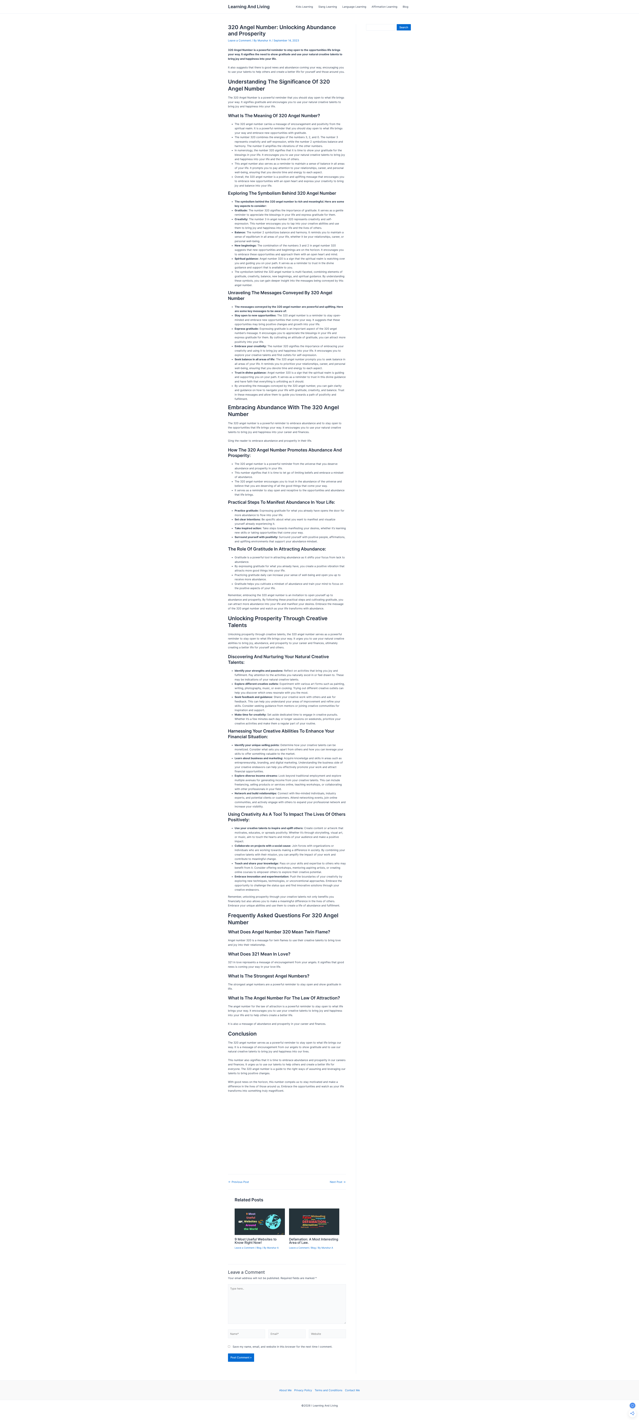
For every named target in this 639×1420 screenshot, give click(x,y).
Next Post (338, 1182)
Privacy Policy (303, 1390)
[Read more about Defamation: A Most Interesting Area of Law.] (314, 1221)
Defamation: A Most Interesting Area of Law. (313, 1241)
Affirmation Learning (384, 6)
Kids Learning (304, 6)
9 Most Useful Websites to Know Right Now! (256, 1241)
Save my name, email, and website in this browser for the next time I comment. (282, 1346)
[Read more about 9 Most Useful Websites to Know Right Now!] (260, 1221)
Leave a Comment (239, 40)
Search (403, 27)
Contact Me (352, 1390)
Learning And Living (249, 6)
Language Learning (354, 6)
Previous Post (238, 1182)
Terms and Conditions (328, 1390)
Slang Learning (327, 6)
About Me (285, 1390)
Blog (405, 6)
